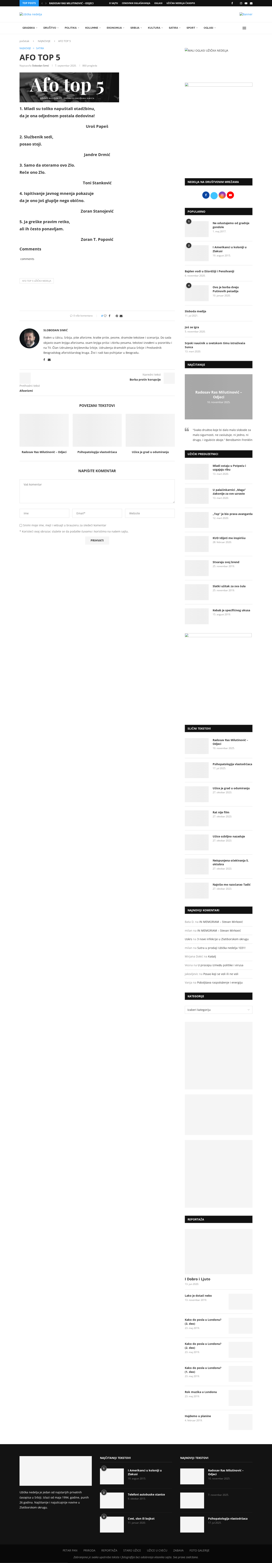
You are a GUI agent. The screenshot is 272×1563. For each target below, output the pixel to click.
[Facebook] (232, 3)
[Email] (251, 3)
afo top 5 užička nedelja (36, 280)
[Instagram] (241, 3)
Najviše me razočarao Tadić (231, 884)
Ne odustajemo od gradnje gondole (231, 225)
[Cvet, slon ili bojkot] (112, 1525)
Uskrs (188, 939)
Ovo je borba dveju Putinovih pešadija (226, 289)
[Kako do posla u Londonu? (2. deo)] (240, 1350)
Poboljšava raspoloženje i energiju (220, 982)
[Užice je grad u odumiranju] (150, 430)
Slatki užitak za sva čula (229, 586)
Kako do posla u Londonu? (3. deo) (203, 1322)
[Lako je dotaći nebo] (240, 1302)
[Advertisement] (218, 142)
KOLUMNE (91, 27)
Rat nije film (221, 812)
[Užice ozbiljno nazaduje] (197, 842)
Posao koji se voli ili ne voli (220, 974)
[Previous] (42, 3)
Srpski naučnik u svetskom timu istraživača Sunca (215, 345)
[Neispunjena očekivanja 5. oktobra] (197, 866)
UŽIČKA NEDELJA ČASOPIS (180, 3)
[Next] (46, 3)
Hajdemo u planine (198, 1416)
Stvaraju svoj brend (226, 562)
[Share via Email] (121, 316)
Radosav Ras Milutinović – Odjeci (71, 3)
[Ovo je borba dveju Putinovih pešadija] (197, 293)
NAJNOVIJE (44, 41)
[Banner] (218, 1174)
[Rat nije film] (197, 818)
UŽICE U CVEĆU (157, 1550)
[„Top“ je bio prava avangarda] (197, 520)
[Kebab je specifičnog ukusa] (197, 616)
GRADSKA (29, 27)
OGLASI (158, 3)
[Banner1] (218, 1055)
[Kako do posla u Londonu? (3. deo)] (240, 1326)
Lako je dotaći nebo (198, 1295)
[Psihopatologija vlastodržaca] (97, 430)
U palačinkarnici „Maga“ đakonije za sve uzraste (229, 492)
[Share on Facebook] (109, 316)
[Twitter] (236, 3)
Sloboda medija (195, 311)
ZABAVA (178, 1550)
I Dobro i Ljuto (197, 1279)
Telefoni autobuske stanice (146, 1494)
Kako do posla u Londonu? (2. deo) (203, 1346)
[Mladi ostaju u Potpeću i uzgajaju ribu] (197, 472)
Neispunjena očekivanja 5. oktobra (231, 862)
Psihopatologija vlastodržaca (97, 452)
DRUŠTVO (49, 27)
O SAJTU (113, 3)
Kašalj (212, 956)
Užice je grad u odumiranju (150, 452)
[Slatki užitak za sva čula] (197, 592)
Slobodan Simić (40, 65)
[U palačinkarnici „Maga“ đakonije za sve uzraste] (197, 496)
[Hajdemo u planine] (240, 1422)
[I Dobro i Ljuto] (218, 1251)
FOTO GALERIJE (199, 1550)
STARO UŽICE (132, 1550)
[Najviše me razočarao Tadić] (197, 891)
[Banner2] (218, 1114)
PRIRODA (89, 1550)
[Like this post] (105, 316)
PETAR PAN (70, 1550)
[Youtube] (246, 3)
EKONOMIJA (114, 27)
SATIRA (173, 27)
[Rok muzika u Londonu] (240, 1398)
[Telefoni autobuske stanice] (112, 1500)
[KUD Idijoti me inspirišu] (197, 544)
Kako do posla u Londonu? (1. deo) (203, 1370)
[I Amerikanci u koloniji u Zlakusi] (197, 253)
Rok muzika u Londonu (201, 1392)
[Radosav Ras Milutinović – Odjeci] (44, 430)
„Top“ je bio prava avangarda (232, 514)
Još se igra (192, 327)
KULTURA (154, 27)
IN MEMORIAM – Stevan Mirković (221, 922)
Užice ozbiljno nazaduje (229, 836)
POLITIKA (71, 27)
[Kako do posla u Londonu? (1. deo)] (240, 1374)
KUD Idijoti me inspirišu (229, 538)
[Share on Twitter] (113, 316)
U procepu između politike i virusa (220, 965)
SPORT (191, 27)
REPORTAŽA (109, 1550)
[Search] (250, 28)
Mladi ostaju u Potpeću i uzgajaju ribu (229, 468)
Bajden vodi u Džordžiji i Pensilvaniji (209, 271)
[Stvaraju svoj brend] (197, 568)
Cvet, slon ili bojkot (141, 1518)
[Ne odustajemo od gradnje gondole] (197, 229)
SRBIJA (134, 27)
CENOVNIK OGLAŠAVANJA (136, 3)
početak (24, 41)
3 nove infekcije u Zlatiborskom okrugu (223, 939)
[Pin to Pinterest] (117, 316)
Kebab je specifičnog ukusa (231, 610)
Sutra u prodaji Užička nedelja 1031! (221, 948)
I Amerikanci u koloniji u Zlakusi (230, 249)
